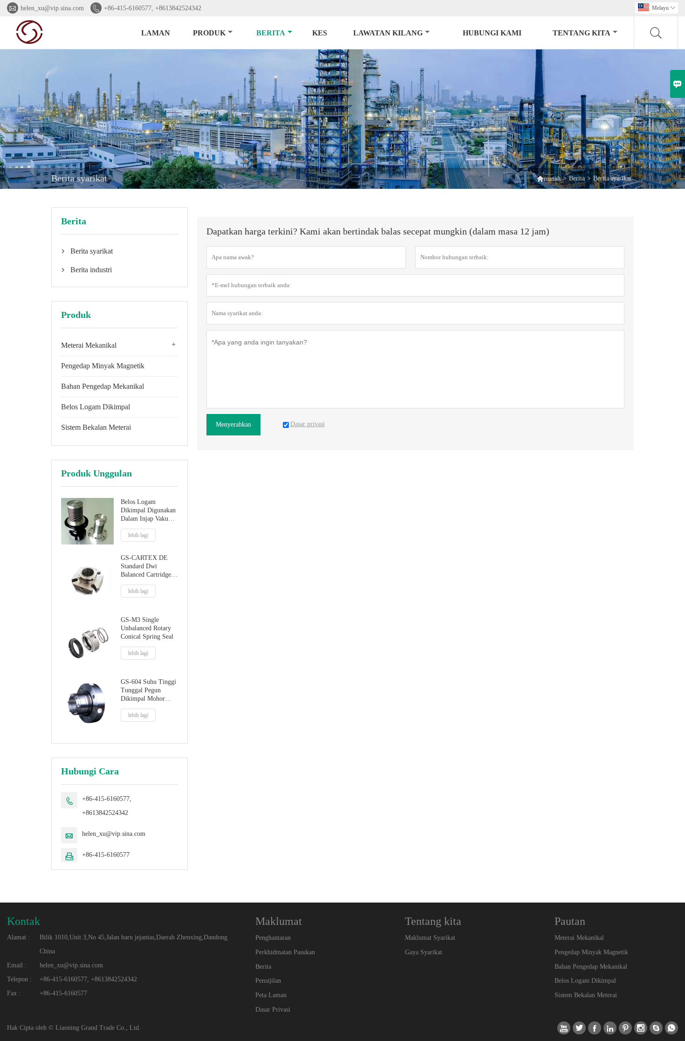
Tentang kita (581, 33)
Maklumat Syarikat (430, 937)
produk (209, 33)
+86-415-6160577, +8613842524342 (152, 8)
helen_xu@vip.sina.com (52, 8)
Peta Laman (271, 995)
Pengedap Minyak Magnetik (102, 366)
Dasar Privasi (272, 1009)
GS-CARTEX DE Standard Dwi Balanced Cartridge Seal (146, 566)
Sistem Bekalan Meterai (96, 427)
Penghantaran (273, 937)
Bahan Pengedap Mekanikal (102, 386)
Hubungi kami (492, 33)
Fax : (14, 993)
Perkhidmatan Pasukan (285, 952)
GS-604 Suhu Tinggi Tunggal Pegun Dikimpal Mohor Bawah (148, 690)
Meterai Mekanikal (88, 345)
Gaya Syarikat (423, 952)
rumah (548, 178)
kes (319, 33)
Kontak (23, 921)
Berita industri (91, 270)
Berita (270, 33)
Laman (155, 33)
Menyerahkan (233, 424)
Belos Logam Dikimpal (95, 407)
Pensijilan (268, 980)
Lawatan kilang (388, 33)
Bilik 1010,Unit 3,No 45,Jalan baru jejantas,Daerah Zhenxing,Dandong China (133, 944)
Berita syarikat (91, 251)
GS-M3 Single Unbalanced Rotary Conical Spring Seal (147, 628)
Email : (17, 965)
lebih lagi (138, 535)
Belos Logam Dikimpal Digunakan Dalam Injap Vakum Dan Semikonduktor (148, 510)
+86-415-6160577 (106, 854)
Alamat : (18, 937)
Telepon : (19, 979)
